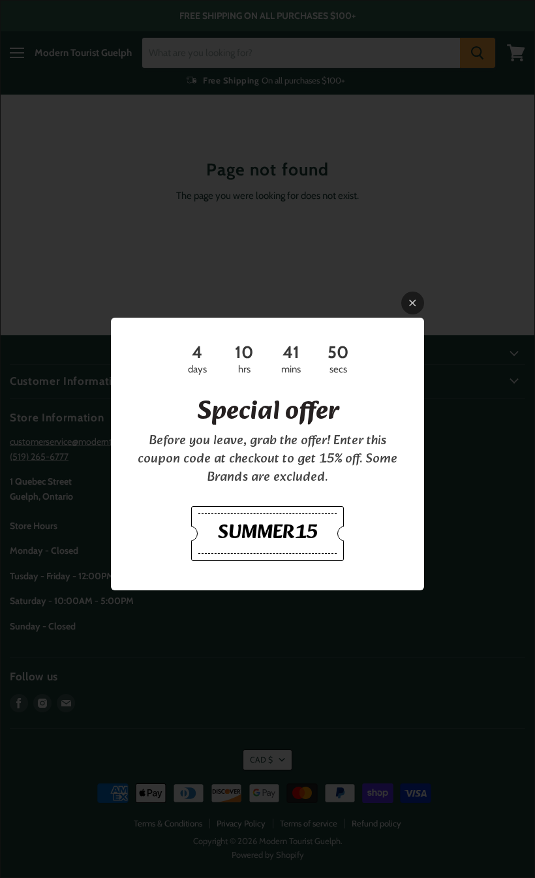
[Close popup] (412, 303)
